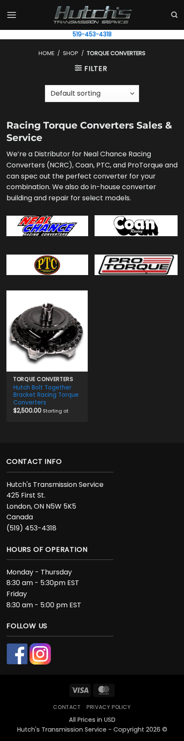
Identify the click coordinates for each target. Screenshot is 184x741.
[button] (11, 14)
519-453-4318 (92, 34)
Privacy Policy (108, 707)
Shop (70, 53)
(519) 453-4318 (31, 528)
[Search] (174, 15)
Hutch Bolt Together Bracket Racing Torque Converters (46, 395)
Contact (66, 707)
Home (46, 53)
